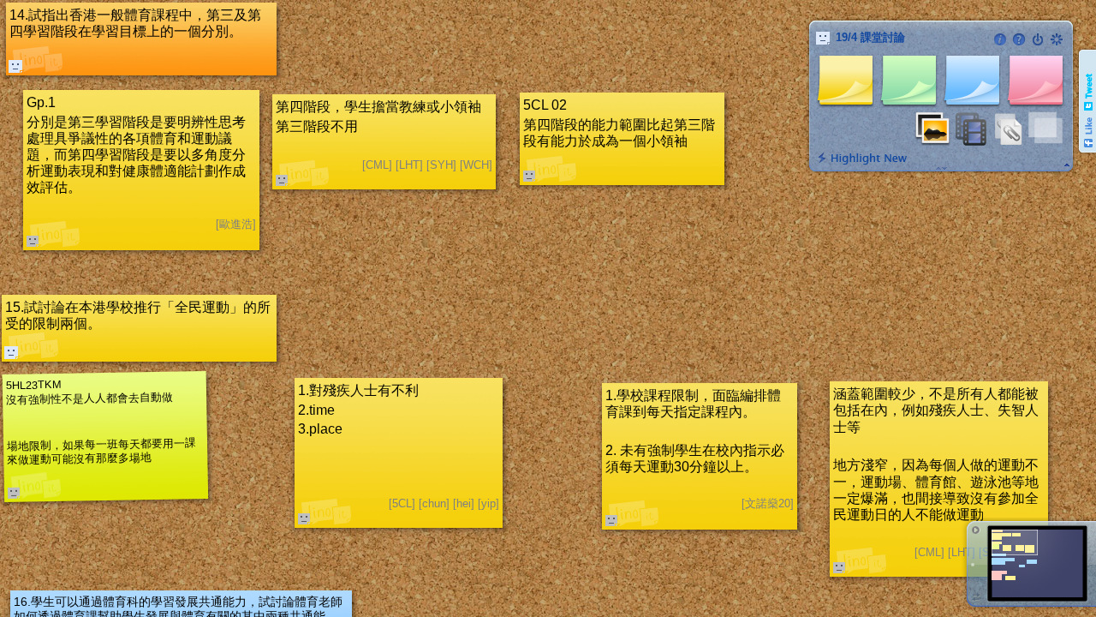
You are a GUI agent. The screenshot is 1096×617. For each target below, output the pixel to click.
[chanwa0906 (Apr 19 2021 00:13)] (11, 352)
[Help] (1019, 39)
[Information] (1000, 39)
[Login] (1037, 39)
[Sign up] (1056, 39)
